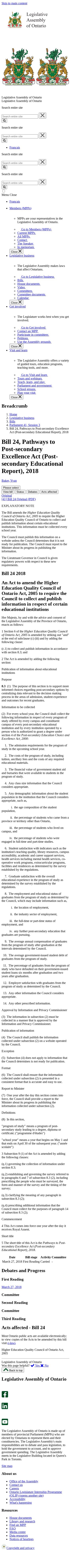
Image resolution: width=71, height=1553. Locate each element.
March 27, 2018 (11, 1287)
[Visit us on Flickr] (4, 1416)
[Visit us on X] (4, 1400)
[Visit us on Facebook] (5, 1396)
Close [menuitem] (14, 251)
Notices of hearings (21, 1539)
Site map (7, 1466)
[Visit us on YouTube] (5, 1424)
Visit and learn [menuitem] (18, 350)
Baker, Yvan (9, 480)
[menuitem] (35, 229)
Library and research (22, 1521)
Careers (14, 1488)
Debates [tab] (32, 491)
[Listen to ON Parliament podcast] (3, 1413)
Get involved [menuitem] (17, 306)
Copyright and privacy (21, 1548)
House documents (20, 1517)
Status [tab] (20, 491)
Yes (37, 1365)
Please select (11, 487)
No (46, 1365)
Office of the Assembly (23, 1481)
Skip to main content (14, 3)
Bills (12, 421)
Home (13, 414)
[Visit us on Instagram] (4, 1389)
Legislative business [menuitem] (21, 255)
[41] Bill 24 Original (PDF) (19, 499)
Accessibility (17, 1499)
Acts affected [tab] (49, 491)
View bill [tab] (8, 491)
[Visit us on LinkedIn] (5, 1408)
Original (7, 495)
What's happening (20, 1502)
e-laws (11, 1343)
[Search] (4, 121)
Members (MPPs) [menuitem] (20, 208)
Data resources (18, 1535)
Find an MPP (17, 1525)
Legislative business (21, 418)
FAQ (12, 1528)
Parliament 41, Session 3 (24, 425)
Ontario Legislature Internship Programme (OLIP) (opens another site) (35, 1493)
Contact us (16, 1485)
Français (14, 147)
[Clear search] (42, 116)
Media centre (17, 1532)
